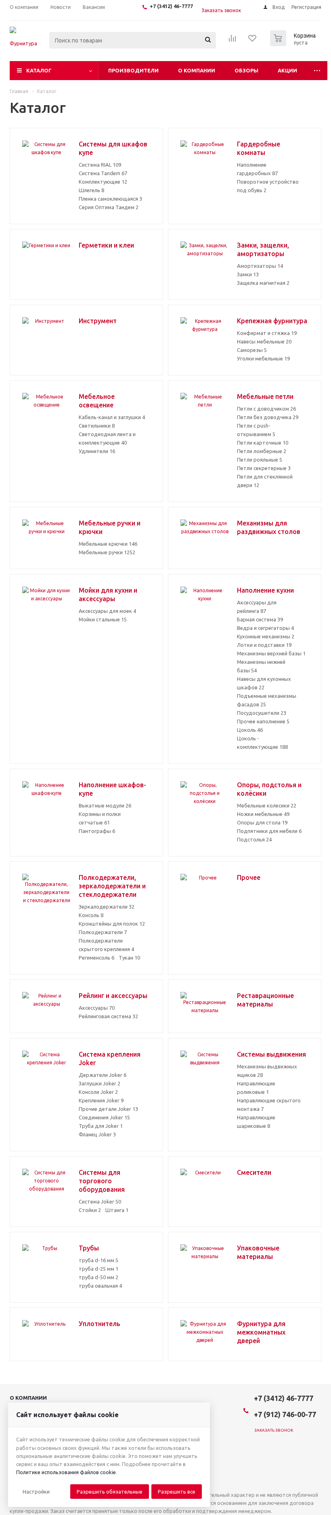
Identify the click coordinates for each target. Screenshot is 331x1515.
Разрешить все (176, 1491)
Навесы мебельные (264, 341)
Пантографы (97, 831)
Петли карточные (262, 442)
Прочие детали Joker (108, 1109)
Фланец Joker (97, 1134)
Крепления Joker (101, 1100)
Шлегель (91, 190)
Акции (287, 70)
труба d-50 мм (98, 1277)
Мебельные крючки (108, 544)
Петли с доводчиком (266, 408)
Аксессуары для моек (107, 611)
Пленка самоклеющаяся (110, 198)
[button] (36, 1491)
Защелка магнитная (263, 283)
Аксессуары (97, 1008)
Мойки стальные (103, 619)
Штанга (116, 1210)
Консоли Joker (98, 1092)
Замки (248, 274)
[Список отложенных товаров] (252, 41)
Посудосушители (261, 713)
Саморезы (252, 350)
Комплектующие (103, 181)
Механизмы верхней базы (271, 653)
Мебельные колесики (266, 805)
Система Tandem (103, 173)
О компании (196, 70)
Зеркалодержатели (106, 906)
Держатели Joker (102, 1075)
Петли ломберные (261, 451)
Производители (133, 70)
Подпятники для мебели (269, 831)
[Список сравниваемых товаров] (232, 41)
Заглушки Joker (99, 1083)
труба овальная (100, 1285)
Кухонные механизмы (265, 636)
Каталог (39, 70)
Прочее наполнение (263, 721)
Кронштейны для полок (112, 923)
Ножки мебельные (263, 814)
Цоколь (250, 730)
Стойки (90, 1210)
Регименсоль (96, 957)
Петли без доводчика (267, 417)
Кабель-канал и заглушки (112, 417)
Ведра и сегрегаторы (265, 628)
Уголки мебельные (263, 358)
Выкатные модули (105, 805)
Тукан (129, 957)
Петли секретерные (264, 468)
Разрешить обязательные (109, 1491)
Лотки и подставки (264, 645)
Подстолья (254, 839)
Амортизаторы (260, 266)
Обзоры (246, 70)
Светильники (97, 425)
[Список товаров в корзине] (294, 44)
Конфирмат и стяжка (267, 333)
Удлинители (97, 451)
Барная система (260, 619)
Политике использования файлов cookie (66, 1472)
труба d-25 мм (98, 1268)
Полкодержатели (103, 932)
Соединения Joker (104, 1117)
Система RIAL (100, 164)
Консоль (91, 915)
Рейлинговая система (108, 1016)
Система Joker (100, 1201)
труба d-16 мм (98, 1260)
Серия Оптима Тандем (108, 207)
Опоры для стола (262, 822)
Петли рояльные (259, 459)
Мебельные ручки (107, 552)
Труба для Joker (101, 1126)
